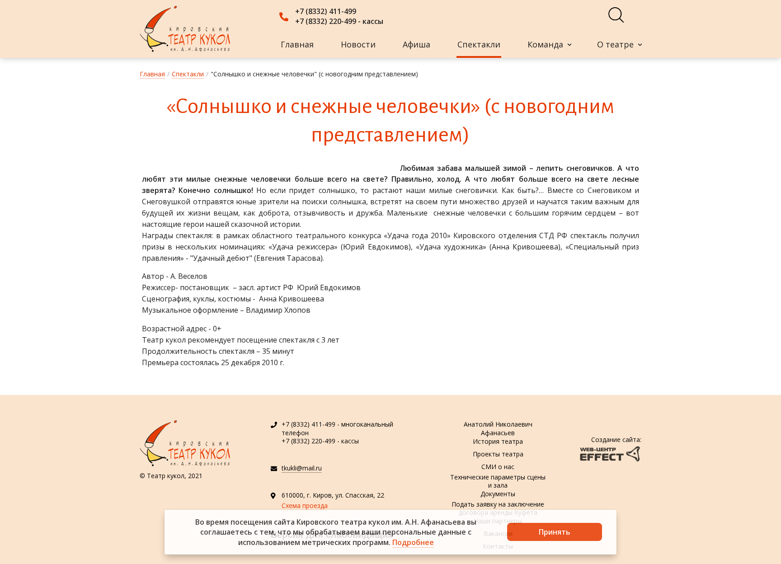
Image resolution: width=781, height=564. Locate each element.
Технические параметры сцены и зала (498, 481)
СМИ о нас (497, 466)
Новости (358, 44)
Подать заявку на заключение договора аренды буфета (498, 508)
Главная (297, 44)
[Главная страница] (185, 29)
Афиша (416, 44)
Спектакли (478, 44)
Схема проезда (305, 505)
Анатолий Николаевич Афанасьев (498, 429)
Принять (554, 532)
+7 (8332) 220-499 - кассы (339, 21)
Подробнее (413, 542)
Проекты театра (498, 454)
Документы (497, 493)
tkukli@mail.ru (302, 468)
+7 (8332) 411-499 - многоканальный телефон (337, 428)
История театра (498, 441)
